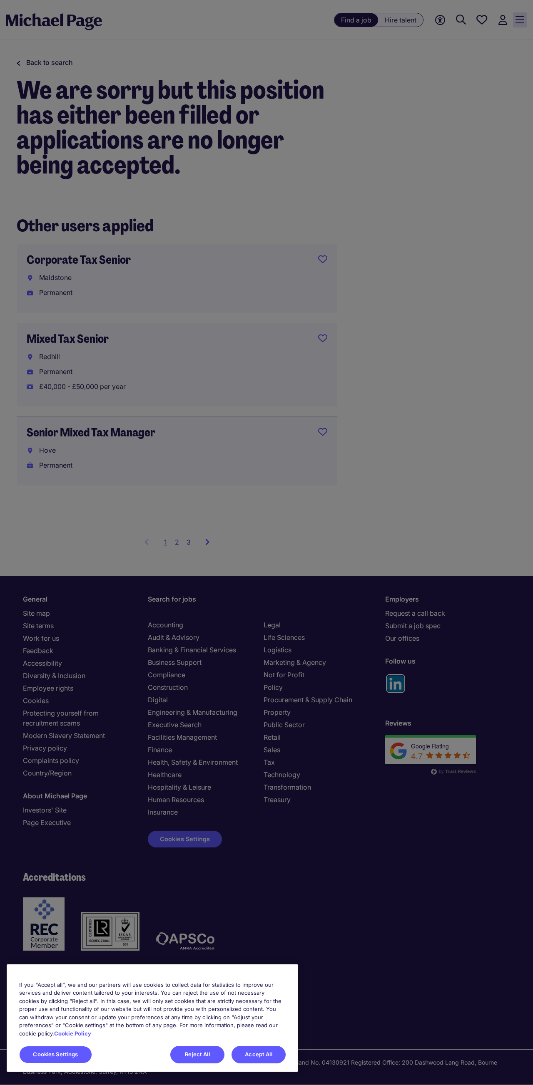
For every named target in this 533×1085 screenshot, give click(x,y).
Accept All (258, 1054)
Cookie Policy (72, 1033)
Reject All (197, 1054)
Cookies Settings (55, 1054)
